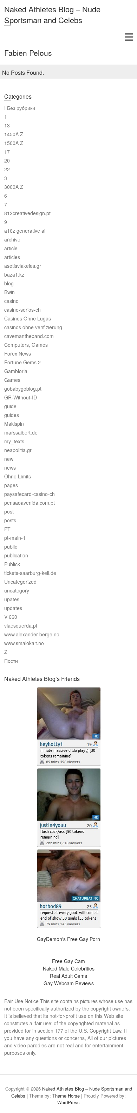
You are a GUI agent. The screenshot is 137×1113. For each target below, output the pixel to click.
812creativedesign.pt (27, 213)
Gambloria (15, 371)
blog (9, 283)
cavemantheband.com (29, 335)
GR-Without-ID (20, 397)
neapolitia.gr (18, 449)
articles (12, 256)
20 (7, 160)
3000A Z (13, 186)
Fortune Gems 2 (22, 362)
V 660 (10, 616)
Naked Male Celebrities (68, 968)
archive (12, 239)
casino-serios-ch (22, 309)
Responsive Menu (129, 37)
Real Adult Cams (68, 975)
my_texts (14, 441)
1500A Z (13, 142)
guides (11, 414)
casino (11, 300)
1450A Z (13, 134)
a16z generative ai (24, 230)
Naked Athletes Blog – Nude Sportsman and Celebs (52, 14)
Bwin (9, 292)
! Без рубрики (19, 107)
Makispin (14, 423)
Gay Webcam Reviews (69, 983)
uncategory (16, 590)
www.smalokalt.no (24, 643)
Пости (11, 660)
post (9, 511)
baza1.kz (14, 274)
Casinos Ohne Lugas (27, 318)
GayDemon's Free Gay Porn (68, 938)
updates (13, 607)
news (10, 467)
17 (7, 151)
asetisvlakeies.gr (22, 265)
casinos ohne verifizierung (33, 327)
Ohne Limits (17, 476)
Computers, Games (26, 344)
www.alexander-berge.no (31, 634)
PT (7, 528)
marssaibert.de (21, 432)
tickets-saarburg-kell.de (30, 572)
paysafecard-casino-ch (29, 493)
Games (12, 379)
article (11, 248)
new (8, 458)
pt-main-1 (15, 537)
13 (7, 125)
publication (16, 555)
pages (11, 485)
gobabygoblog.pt (22, 388)
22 (7, 169)
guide (10, 406)
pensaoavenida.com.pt (29, 502)
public (10, 546)
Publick (12, 564)
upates (11, 599)
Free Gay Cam (68, 961)
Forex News (17, 353)
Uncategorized (20, 581)
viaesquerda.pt (20, 625)
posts (10, 520)
